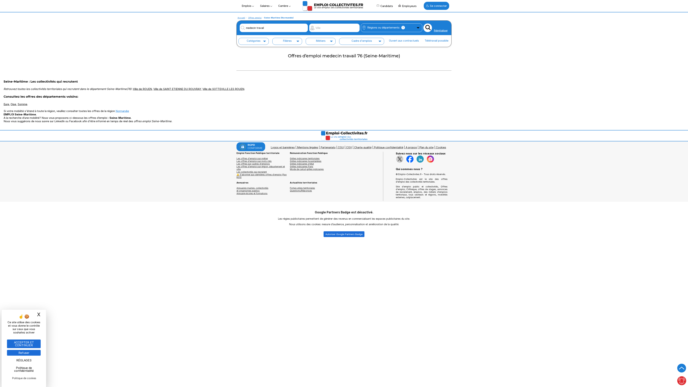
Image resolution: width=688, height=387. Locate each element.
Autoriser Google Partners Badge (344, 234)
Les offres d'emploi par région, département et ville (260, 168)
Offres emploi (255, 17)
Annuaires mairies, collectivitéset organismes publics (252, 189)
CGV (349, 147)
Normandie (122, 111)
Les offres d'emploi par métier (252, 158)
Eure (6, 104)
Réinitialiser (441, 30)
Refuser (23, 353)
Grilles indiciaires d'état (302, 164)
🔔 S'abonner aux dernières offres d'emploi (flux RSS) (261, 176)
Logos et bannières (283, 147)
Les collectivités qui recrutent (251, 172)
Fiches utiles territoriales (302, 188)
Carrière (283, 6)
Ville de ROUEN (142, 89)
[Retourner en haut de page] (681, 368)
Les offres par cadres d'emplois (253, 164)
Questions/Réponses (301, 190)
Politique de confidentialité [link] (24, 369)
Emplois (247, 6)
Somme (22, 104)
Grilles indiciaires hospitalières (305, 161)
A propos (411, 147)
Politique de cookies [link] (24, 378)
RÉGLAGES (24, 360)
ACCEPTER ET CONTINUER (24, 344)
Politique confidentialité (388, 147)
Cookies (441, 147)
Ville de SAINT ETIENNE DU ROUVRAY (177, 89)
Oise (13, 104)
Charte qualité (363, 147)
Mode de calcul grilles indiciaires (307, 169)
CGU (341, 147)
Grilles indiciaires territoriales (305, 158)
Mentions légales (307, 147)
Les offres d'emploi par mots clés (254, 161)
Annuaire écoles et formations (251, 193)
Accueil (241, 17)
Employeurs (409, 6)
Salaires (265, 6)
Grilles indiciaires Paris (301, 166)
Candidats (386, 6)
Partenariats (328, 147)
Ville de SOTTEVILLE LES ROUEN (223, 89)
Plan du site (426, 147)
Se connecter (438, 6)
